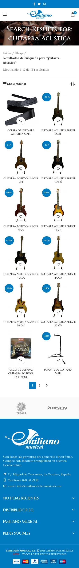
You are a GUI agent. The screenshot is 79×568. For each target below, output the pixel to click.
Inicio (7, 53)
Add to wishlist (20, 121)
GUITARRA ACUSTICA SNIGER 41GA (20, 228)
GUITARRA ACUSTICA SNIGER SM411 (58, 132)
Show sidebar (17, 83)
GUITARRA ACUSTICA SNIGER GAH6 (58, 180)
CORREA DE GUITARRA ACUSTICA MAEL (20, 132)
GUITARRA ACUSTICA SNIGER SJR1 (20, 180)
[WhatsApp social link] (44, 4)
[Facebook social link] (34, 4)
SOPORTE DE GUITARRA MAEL (58, 371)
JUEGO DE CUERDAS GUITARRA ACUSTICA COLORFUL (20, 373)
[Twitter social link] (39, 4)
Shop (19, 53)
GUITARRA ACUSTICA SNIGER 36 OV (20, 323)
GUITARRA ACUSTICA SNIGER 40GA (20, 275)
